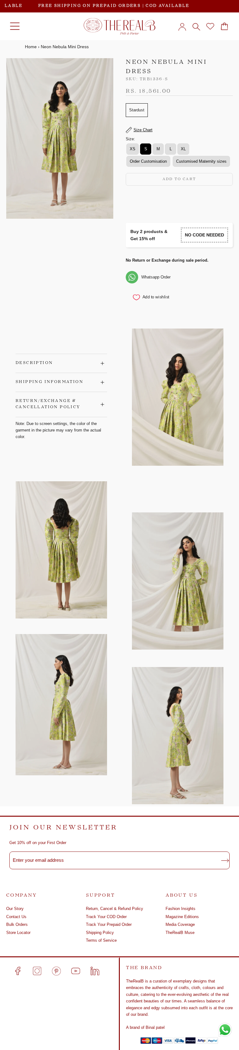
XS (132, 149)
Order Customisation (148, 161)
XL (183, 149)
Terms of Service (101, 940)
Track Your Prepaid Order (109, 924)
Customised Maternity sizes (201, 161)
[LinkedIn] (95, 971)
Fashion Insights (180, 908)
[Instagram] (37, 971)
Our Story (15, 908)
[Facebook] (17, 971)
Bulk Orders (17, 924)
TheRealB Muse (180, 932)
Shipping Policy (100, 932)
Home (31, 46)
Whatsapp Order (156, 277)
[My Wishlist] (210, 26)
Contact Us (16, 916)
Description (34, 363)
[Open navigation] (14, 26)
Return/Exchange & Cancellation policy (48, 404)
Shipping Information (49, 382)
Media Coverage (180, 924)
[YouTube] (75, 971)
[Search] (196, 26)
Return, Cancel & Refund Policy (114, 908)
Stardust (136, 110)
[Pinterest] (56, 971)
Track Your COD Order (106, 916)
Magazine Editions (182, 916)
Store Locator (18, 932)
